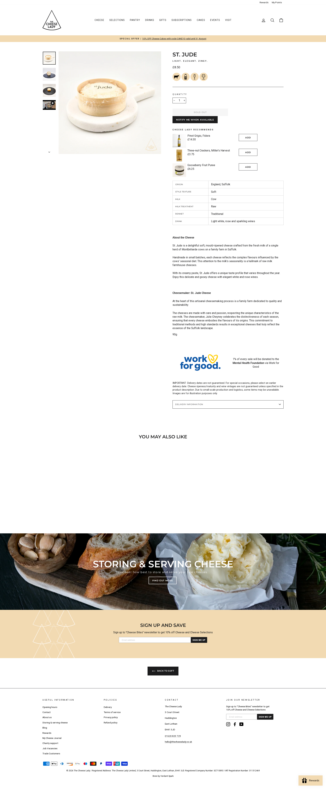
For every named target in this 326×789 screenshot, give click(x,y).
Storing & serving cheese (55, 722)
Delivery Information (189, 404)
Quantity (180, 94)
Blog (44, 727)
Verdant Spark (167, 776)
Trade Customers (51, 753)
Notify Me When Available (195, 119)
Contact (46, 712)
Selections (117, 20)
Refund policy (110, 722)
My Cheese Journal (51, 738)
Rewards (264, 2)
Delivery (108, 707)
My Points (277, 2)
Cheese (99, 20)
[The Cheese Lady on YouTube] (241, 724)
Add (248, 137)
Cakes (201, 20)
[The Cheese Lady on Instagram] (228, 724)
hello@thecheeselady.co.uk (178, 741)
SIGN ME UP (199, 639)
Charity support (50, 743)
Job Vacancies (49, 748)
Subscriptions (181, 20)
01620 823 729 (173, 736)
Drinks (149, 20)
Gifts (162, 20)
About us (47, 717)
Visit (228, 20)
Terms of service (112, 712)
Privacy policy (111, 717)
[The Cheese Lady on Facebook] (235, 724)
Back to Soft (165, 671)
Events (215, 20)
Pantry (135, 20)
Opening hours (49, 707)
